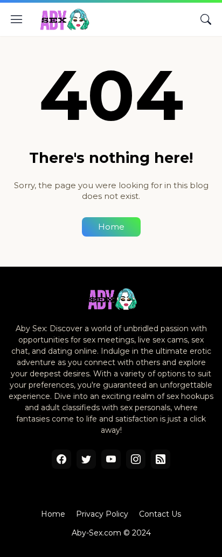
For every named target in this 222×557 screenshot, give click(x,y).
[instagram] (135, 459)
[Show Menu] (16, 19)
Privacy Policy (102, 514)
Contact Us (160, 514)
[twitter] (86, 459)
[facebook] (61, 459)
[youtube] (111, 459)
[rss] (160, 459)
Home (111, 227)
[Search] (206, 19)
